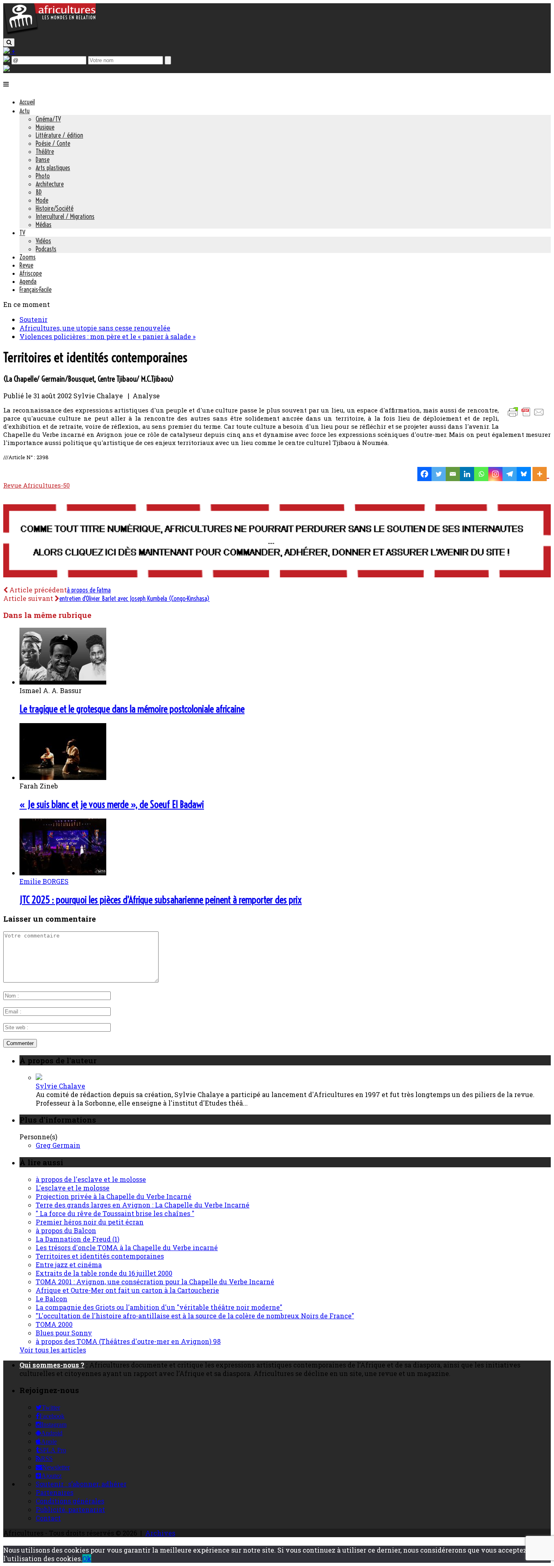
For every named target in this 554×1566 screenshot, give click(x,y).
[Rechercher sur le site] (9, 42)
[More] (541, 474)
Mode (42, 200)
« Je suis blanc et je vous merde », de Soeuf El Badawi (111, 804)
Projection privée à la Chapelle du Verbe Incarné (113, 1196)
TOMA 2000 (54, 1324)
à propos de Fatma (89, 590)
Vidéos (43, 241)
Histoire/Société (54, 208)
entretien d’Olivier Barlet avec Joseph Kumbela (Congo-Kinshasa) (134, 598)
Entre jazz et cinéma (69, 1264)
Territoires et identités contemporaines (100, 1256)
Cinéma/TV (48, 119)
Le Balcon (51, 1298)
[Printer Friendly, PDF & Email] (527, 416)
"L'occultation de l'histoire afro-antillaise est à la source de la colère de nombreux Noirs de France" (195, 1315)
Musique (45, 127)
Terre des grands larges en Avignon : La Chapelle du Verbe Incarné (142, 1205)
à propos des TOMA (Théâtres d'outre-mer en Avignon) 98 (128, 1341)
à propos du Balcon (66, 1230)
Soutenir (33, 319)
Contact (48, 1518)
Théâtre (45, 151)
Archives (160, 1533)
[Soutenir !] (277, 541)
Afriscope (30, 273)
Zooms (27, 257)
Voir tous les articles (52, 1350)
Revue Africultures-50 (36, 485)
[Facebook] (424, 474)
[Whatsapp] (481, 474)
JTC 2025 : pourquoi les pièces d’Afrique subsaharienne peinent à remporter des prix (160, 900)
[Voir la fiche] (39, 1077)
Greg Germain (58, 1145)
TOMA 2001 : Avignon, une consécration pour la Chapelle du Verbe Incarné (155, 1281)
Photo (43, 176)
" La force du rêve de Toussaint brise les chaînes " (115, 1213)
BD (39, 192)
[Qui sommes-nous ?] (6, 69)
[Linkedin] (467, 474)
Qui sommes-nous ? (51, 1365)
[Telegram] (509, 474)
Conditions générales (70, 1501)
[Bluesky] (524, 474)
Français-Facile (35, 289)
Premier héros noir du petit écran (90, 1222)
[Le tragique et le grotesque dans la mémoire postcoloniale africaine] (62, 682)
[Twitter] (439, 474)
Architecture (50, 184)
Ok (86, 1558)
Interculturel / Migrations (65, 216)
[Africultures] (49, 33)
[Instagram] (495, 474)
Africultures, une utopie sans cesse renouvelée (94, 328)
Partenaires (54, 1492)
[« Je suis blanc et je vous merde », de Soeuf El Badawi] (62, 777)
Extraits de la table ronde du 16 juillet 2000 (104, 1273)
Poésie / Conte (53, 143)
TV (22, 233)
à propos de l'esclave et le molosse (91, 1179)
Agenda (28, 281)
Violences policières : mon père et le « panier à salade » (107, 336)
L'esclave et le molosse (73, 1188)
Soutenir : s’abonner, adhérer (81, 1484)
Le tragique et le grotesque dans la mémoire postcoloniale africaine (132, 709)
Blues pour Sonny (64, 1332)
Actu (24, 111)
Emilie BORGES (44, 881)
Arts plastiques (53, 168)
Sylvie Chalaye (60, 1086)
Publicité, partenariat (70, 1509)
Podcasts (46, 249)
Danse (42, 160)
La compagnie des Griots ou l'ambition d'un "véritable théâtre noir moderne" (159, 1307)
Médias (44, 224)
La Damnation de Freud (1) (77, 1239)
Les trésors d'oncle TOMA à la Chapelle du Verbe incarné (127, 1247)
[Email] (453, 474)
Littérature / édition (59, 135)
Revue (26, 265)
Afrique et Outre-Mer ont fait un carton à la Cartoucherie (127, 1290)
